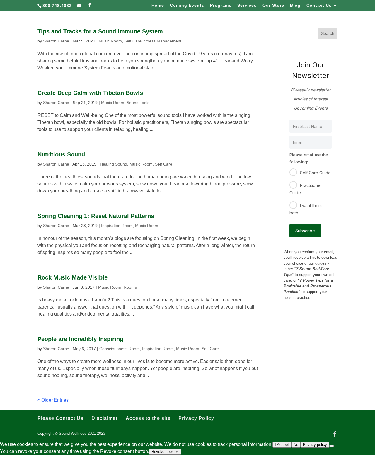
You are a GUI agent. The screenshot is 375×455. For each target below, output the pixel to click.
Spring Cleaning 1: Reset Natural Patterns (96, 216)
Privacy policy (315, 444)
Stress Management (162, 41)
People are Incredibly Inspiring (80, 339)
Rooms (130, 287)
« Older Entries (53, 400)
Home (157, 5)
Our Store (273, 5)
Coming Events (187, 5)
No (296, 444)
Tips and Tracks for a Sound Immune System (100, 31)
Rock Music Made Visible (73, 277)
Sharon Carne (56, 41)
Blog (295, 5)
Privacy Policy (196, 418)
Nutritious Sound (61, 154)
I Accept (282, 444)
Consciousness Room (119, 348)
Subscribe (305, 230)
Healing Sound (113, 164)
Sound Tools (138, 102)
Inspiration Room (117, 225)
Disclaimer (104, 418)
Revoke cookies (165, 451)
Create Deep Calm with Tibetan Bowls (90, 93)
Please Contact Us (60, 418)
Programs (220, 5)
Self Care (133, 41)
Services (247, 5)
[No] (331, 446)
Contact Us (319, 5)
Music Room (110, 41)
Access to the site (148, 418)
